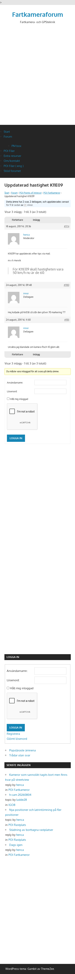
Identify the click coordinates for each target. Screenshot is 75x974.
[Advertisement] (37, 77)
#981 (66, 319)
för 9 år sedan (13, 205)
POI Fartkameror (51, 192)
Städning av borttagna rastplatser (31, 830)
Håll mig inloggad (19, 399)
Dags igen (15, 845)
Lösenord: (12, 391)
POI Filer (9, 151)
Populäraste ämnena (22, 750)
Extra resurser (12, 156)
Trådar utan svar (19, 755)
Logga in (16, 438)
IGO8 (11, 805)
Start (7, 131)
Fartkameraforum (37, 14)
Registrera (13, 734)
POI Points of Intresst (30, 192)
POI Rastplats (17, 825)
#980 (66, 285)
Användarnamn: (15, 382)
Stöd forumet (12, 171)
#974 (66, 226)
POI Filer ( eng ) (13, 166)
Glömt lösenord (17, 739)
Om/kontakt (12, 161)
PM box (16, 146)
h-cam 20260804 (20, 795)
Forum (8, 136)
